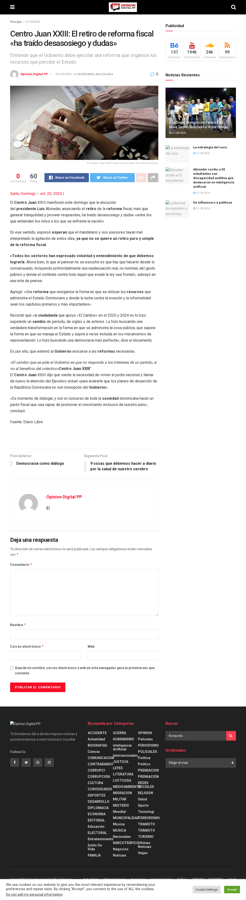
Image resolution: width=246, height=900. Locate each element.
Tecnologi (146, 812)
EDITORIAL (96, 820)
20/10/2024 (63, 74)
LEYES (118, 768)
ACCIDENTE (97, 733)
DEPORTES (96, 795)
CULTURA (95, 783)
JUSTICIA (120, 762)
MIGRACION (122, 793)
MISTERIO (121, 805)
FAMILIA (94, 855)
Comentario (21, 564)
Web (91, 646)
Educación (96, 826)
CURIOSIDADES (100, 789)
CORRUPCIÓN (99, 777)
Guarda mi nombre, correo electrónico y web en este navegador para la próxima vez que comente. (85, 670)
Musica (119, 824)
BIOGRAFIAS (97, 745)
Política (144, 758)
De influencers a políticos (212, 202)
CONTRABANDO (100, 764)
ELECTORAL (97, 833)
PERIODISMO (148, 745)
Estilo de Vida (95, 847)
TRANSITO (146, 824)
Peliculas (145, 739)
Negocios (121, 849)
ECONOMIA (32, 22)
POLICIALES (147, 752)
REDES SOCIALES (146, 785)
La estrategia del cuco (210, 147)
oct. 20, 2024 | (52, 193)
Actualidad (96, 739)
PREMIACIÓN (148, 777)
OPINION (145, 733)
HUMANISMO (123, 739)
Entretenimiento (100, 839)
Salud (142, 799)
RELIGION (145, 793)
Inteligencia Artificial (122, 747)
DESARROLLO (98, 801)
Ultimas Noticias (144, 845)
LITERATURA (123, 774)
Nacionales (104, 74)
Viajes (143, 853)
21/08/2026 (178, 132)
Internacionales (125, 755)
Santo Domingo (23, 193)
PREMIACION (148, 770)
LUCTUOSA (122, 780)
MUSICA (119, 830)
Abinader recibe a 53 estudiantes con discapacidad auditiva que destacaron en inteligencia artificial (213, 178)
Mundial (119, 812)
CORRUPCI (96, 770)
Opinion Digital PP (34, 74)
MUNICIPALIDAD (126, 818)
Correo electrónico (27, 646)
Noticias (119, 855)
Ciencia (94, 752)
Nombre (18, 624)
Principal (15, 22)
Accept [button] (232, 889)
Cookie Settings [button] (207, 889)
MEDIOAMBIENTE (127, 787)
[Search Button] (231, 736)
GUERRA (119, 733)
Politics (144, 764)
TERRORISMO (149, 818)
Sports (143, 805)
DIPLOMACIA (98, 808)
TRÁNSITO (146, 830)
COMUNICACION (101, 758)
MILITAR (119, 799)
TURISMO (146, 837)
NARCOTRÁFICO (126, 843)
